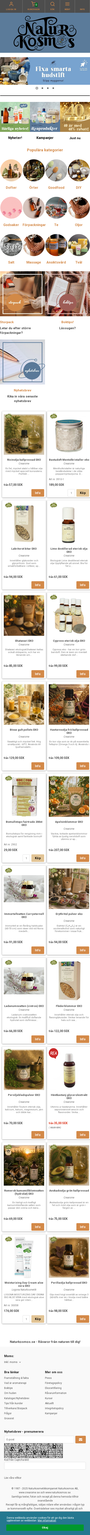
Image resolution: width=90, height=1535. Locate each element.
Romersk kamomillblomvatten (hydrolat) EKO (24, 1192)
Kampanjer (51, 1413)
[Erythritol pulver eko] (53, 870)
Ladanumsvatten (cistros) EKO (24, 1006)
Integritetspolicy (54, 1408)
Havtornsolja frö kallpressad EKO (69, 731)
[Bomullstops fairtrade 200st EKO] (8, 778)
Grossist (9, 1418)
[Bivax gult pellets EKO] (8, 686)
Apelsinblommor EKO (69, 821)
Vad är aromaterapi (15, 1383)
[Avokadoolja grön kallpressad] (53, 1146)
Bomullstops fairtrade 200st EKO (24, 823)
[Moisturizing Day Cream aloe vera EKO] (8, 1239)
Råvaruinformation (56, 1393)
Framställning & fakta (16, 1378)
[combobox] (13, 1362)
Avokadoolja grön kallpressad (69, 1190)
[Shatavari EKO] (8, 597)
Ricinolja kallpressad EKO (24, 459)
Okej (45, 1527)
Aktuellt (49, 1403)
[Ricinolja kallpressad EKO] (8, 416)
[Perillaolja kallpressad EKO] (53, 1239)
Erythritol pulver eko (69, 913)
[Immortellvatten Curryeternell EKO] (8, 870)
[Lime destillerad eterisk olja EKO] (53, 505)
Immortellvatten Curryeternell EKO (24, 915)
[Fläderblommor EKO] (53, 962)
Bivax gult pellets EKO (24, 729)
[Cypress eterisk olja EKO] (53, 597)
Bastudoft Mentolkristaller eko (69, 459)
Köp (83, 493)
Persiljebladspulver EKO (24, 1095)
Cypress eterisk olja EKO (69, 640)
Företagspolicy (53, 1383)
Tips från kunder (13, 1403)
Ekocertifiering (53, 1388)
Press (48, 1378)
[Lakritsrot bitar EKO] (8, 505)
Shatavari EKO (24, 640)
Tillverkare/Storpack (15, 1408)
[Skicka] (80, 1439)
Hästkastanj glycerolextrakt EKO (69, 1096)
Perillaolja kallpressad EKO (69, 1282)
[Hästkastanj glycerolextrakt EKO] (53, 1053)
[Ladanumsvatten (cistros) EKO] (8, 962)
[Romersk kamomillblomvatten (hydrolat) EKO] (8, 1146)
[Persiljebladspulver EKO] (8, 1051)
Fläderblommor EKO (69, 1006)
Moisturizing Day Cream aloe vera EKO (24, 1284)
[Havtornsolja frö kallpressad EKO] (53, 686)
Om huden (10, 1393)
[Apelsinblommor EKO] (53, 778)
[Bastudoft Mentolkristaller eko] (53, 416)
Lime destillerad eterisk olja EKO (68, 550)
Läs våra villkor (12, 1477)
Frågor (8, 1413)
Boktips (8, 1388)
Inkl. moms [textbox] (10, 1362)
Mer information (47, 1520)
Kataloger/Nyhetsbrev (16, 1398)
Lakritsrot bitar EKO (24, 548)
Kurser (49, 1398)
